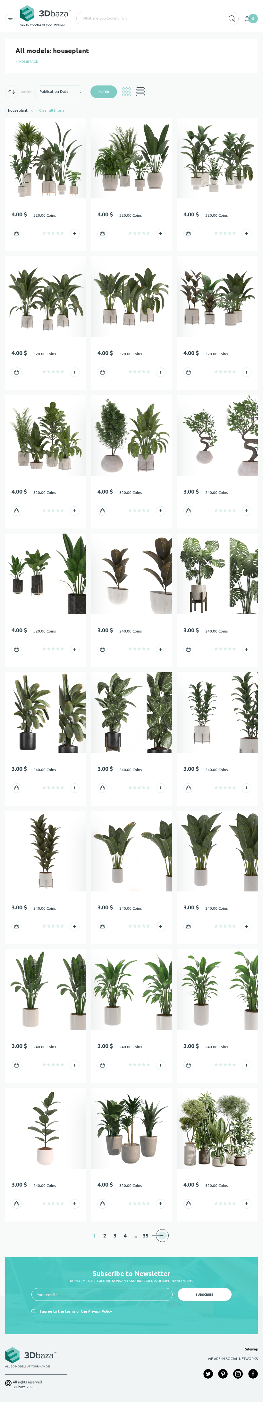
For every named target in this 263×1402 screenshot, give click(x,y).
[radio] (44, 233)
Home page (28, 61)
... (135, 1235)
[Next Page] (162, 1235)
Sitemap (251, 1349)
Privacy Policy (100, 1311)
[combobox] (150, 18)
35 (145, 1235)
